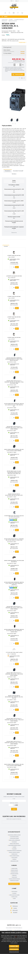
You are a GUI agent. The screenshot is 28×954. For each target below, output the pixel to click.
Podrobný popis (22, 42)
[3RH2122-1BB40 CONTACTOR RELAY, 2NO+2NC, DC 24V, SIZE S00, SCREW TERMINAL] (14, 761)
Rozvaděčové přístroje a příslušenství (14, 850)
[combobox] (12, 1)
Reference (15, 906)
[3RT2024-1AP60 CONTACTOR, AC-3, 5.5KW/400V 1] (14, 99)
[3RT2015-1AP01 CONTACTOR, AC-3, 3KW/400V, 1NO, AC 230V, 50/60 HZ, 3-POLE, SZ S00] (14, 536)
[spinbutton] (17, 65)
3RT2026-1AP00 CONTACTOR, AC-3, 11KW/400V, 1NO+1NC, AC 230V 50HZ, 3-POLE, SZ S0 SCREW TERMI (14, 382)
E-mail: (14, 798)
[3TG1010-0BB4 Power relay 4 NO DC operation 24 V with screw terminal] (14, 513)
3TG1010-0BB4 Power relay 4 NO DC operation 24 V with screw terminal (14, 516)
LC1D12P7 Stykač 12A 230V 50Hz (14, 337)
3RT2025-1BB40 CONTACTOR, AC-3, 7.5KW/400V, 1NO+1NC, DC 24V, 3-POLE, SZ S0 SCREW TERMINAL (14, 743)
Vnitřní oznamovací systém (14, 894)
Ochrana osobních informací (14, 878)
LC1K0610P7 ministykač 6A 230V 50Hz (14, 276)
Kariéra (14, 898)
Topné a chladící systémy (14, 855)
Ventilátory (14, 859)
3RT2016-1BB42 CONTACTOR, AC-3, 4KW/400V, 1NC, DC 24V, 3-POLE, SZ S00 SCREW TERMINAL (14, 608)
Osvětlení (14, 847)
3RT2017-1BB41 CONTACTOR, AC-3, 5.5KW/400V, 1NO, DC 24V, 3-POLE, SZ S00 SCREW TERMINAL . (14, 674)
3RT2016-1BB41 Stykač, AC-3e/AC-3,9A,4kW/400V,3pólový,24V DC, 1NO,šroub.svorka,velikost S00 (14, 472)
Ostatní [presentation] (6, 246)
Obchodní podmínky (14, 873)
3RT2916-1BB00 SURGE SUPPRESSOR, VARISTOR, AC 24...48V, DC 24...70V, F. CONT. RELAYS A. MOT (14, 405)
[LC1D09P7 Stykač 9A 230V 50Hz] (14, 293)
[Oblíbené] (17, 12)
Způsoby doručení (14, 870)
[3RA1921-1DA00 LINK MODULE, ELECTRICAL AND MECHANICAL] (14, 557)
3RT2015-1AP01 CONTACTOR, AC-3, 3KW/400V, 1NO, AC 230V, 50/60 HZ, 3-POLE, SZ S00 (14, 539)
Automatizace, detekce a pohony (14, 834)
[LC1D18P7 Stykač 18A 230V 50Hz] (14, 314)
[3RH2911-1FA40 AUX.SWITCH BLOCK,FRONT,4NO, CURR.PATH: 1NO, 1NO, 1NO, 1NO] (14, 693)
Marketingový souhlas (14, 880)
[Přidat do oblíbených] (19, 78)
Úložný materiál (14, 857)
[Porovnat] (13, 12)
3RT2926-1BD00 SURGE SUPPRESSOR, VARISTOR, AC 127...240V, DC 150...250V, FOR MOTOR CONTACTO (14, 583)
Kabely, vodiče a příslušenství (14, 840)
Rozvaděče (14, 848)
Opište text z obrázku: (14, 802)
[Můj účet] (5, 12)
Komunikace (14, 841)
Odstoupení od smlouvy (14, 883)
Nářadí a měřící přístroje (14, 843)
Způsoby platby (14, 868)
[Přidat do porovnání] (22, 78)
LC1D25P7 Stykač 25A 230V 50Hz (14, 255)
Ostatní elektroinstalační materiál (14, 845)
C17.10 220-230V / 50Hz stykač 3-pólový (14, 652)
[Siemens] (8, 35)
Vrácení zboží (14, 877)
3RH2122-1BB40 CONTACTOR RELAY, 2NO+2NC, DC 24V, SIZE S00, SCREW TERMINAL (14, 765)
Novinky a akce (14, 896)
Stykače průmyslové (13, 20)
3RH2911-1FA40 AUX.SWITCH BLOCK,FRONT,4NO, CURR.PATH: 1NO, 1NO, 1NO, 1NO (14, 697)
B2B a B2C (15, 910)
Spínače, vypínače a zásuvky (14, 852)
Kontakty (15, 912)
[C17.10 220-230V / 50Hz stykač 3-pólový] (14, 649)
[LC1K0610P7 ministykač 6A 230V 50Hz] (14, 273)
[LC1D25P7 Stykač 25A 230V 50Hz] (14, 252)
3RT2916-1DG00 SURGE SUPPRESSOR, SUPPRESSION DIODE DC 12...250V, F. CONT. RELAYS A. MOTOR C (14, 359)
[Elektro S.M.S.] (14, 6)
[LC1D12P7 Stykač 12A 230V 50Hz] (14, 334)
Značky (15, 908)
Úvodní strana (4, 19)
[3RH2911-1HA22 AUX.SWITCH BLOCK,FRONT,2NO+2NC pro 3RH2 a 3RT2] (14, 491)
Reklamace (14, 875)
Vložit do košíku (19, 74)
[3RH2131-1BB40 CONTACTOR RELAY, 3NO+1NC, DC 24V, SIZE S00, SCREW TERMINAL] (14, 446)
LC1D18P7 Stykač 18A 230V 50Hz (14, 317)
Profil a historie (14, 891)
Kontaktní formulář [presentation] (18, 171)
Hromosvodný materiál (14, 838)
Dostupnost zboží (14, 871)
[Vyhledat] (9, 12)
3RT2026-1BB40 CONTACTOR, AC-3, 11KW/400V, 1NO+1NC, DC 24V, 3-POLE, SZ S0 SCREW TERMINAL (14, 720)
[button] (20, 65)
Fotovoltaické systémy (14, 836)
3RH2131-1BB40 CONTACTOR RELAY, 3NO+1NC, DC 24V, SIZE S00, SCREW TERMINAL (14, 450)
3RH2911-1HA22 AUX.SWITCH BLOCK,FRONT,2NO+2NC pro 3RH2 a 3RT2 (14, 495)
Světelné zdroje (14, 853)
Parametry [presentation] (7, 171)
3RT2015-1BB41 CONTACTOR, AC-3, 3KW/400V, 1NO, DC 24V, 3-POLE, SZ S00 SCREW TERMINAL (14, 428)
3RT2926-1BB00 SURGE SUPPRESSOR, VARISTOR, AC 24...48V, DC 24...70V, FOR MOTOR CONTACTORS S (14, 631)
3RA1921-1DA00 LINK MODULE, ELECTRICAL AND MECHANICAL (14, 561)
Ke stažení (14, 893)
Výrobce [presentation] (14, 174)
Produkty (11, 19)
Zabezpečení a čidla (14, 860)
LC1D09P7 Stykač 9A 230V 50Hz (14, 296)
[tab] (8, 170)
